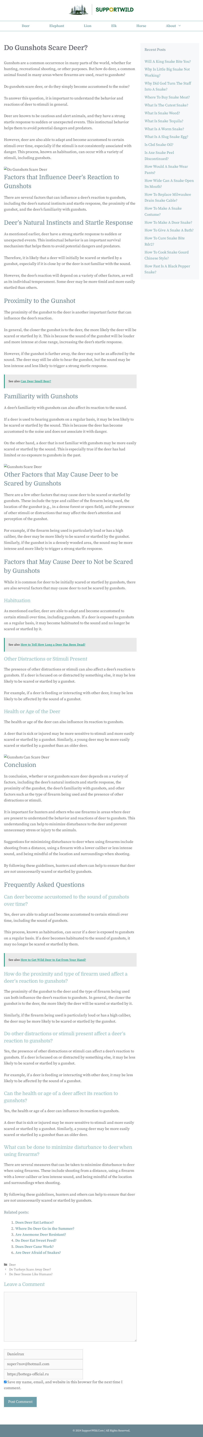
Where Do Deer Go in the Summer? (44, 1228)
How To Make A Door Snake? (168, 222)
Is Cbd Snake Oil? (159, 145)
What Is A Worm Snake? (164, 129)
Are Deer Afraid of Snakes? (38, 1252)
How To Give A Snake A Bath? (169, 230)
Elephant (56, 26)
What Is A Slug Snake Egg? (166, 137)
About (171, 26)
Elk (114, 26)
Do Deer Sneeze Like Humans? (31, 1274)
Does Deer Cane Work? (34, 1246)
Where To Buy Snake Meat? (167, 97)
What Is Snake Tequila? (164, 121)
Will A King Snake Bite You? (168, 61)
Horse (141, 26)
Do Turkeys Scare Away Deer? (30, 1269)
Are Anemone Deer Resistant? (40, 1234)
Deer (26, 26)
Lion (87, 26)
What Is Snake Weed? (162, 113)
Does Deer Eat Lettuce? (34, 1222)
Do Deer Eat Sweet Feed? (35, 1240)
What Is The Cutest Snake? (166, 105)
